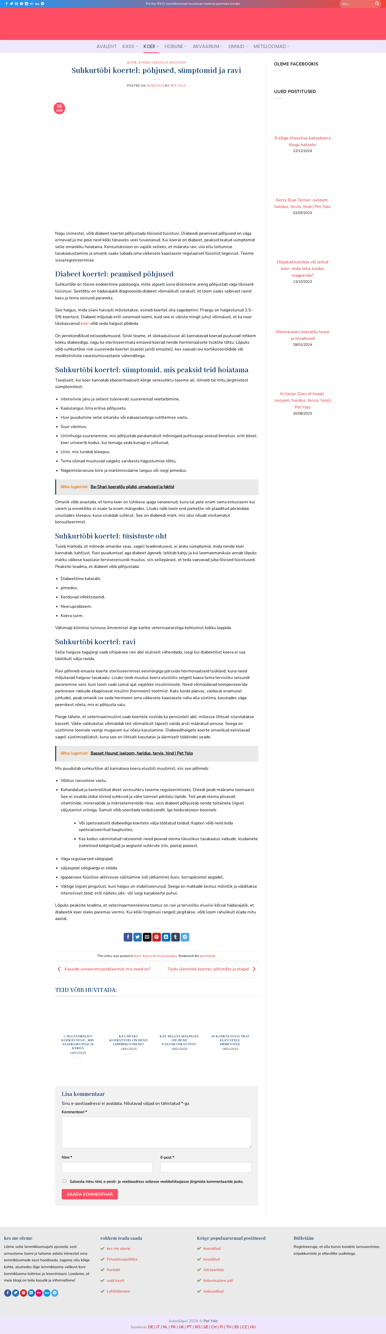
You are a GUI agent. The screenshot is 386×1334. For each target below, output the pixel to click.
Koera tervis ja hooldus (162, 62)
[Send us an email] (16, 4)
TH (228, 1327)
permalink (207, 956)
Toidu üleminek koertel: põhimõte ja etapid (209, 969)
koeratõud (212, 1248)
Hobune (174, 46)
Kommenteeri (74, 1112)
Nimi (67, 1157)
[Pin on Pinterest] (156, 937)
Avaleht (107, 46)
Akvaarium (206, 46)
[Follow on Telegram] (42, 4)
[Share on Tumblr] (175, 937)
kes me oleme (119, 1248)
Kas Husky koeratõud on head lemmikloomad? (128, 1040)
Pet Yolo (178, 86)
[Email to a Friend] (147, 937)
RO (197, 1327)
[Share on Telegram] (185, 937)
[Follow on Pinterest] (21, 4)
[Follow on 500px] (37, 4)
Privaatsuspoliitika (122, 1259)
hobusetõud (213, 1291)
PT (189, 1327)
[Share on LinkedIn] (166, 937)
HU (252, 1327)
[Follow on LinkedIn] (26, 4)
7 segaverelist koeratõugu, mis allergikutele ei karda (77, 1042)
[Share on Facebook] (128, 937)
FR (173, 1327)
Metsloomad (270, 46)
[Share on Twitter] (137, 937)
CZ (244, 1327)
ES (236, 1327)
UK (181, 1327)
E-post (167, 1157)
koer (85, 323)
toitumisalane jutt (218, 1280)
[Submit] (377, 4)
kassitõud (212, 1259)
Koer (149, 46)
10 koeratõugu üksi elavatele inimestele (230, 1040)
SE (206, 1327)
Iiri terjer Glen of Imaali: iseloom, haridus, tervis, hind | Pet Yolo (302, 400)
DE (150, 1327)
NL (165, 1327)
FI (221, 1327)
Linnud (236, 46)
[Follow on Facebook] (6, 4)
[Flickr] (31, 4)
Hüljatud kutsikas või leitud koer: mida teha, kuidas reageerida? (302, 268)
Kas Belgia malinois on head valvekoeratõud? (179, 1040)
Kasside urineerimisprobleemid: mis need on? (107, 969)
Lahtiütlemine (118, 1291)
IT (158, 1327)
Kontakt (113, 1269)
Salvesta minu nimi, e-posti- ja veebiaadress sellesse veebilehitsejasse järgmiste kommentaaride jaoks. (156, 1181)
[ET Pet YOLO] (193, 24)
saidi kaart (115, 1280)
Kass (128, 46)
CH (214, 1327)
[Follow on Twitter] (11, 4)
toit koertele (214, 1269)
